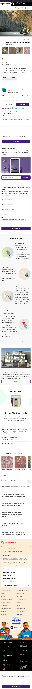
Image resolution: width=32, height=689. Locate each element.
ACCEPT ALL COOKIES (16, 686)
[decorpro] (24, 655)
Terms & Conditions (21, 611)
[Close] (30, 673)
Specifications (7, 133)
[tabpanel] (16, 23)
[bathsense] (24, 651)
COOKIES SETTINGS (16, 681)
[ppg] (24, 667)
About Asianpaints (5, 590)
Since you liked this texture (12, 454)
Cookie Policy (19, 596)
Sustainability (4, 611)
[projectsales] (24, 661)
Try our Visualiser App (8, 148)
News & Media (4, 605)
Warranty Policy (20, 602)
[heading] (9, 77)
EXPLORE (15, 381)
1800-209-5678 (12, 548)
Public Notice (19, 614)
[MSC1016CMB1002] (16, 23)
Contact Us (3, 614)
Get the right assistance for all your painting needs (15, 188)
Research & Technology (6, 599)
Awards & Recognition (6, 608)
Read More (16, 141)
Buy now (22, 104)
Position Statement (21, 608)
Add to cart (8, 104)
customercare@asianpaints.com (15, 551)
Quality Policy (19, 605)
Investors (3, 593)
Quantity (21, 90)
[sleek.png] (24, 646)
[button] (25, 7)
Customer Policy (20, 593)
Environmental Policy (21, 599)
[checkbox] (2, 217)
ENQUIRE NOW (16, 228)
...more (23, 72)
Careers (3, 596)
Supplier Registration (6, 602)
